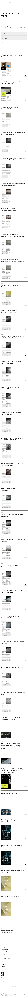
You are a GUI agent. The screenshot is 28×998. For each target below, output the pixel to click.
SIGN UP (14, 986)
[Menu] (26, 2)
